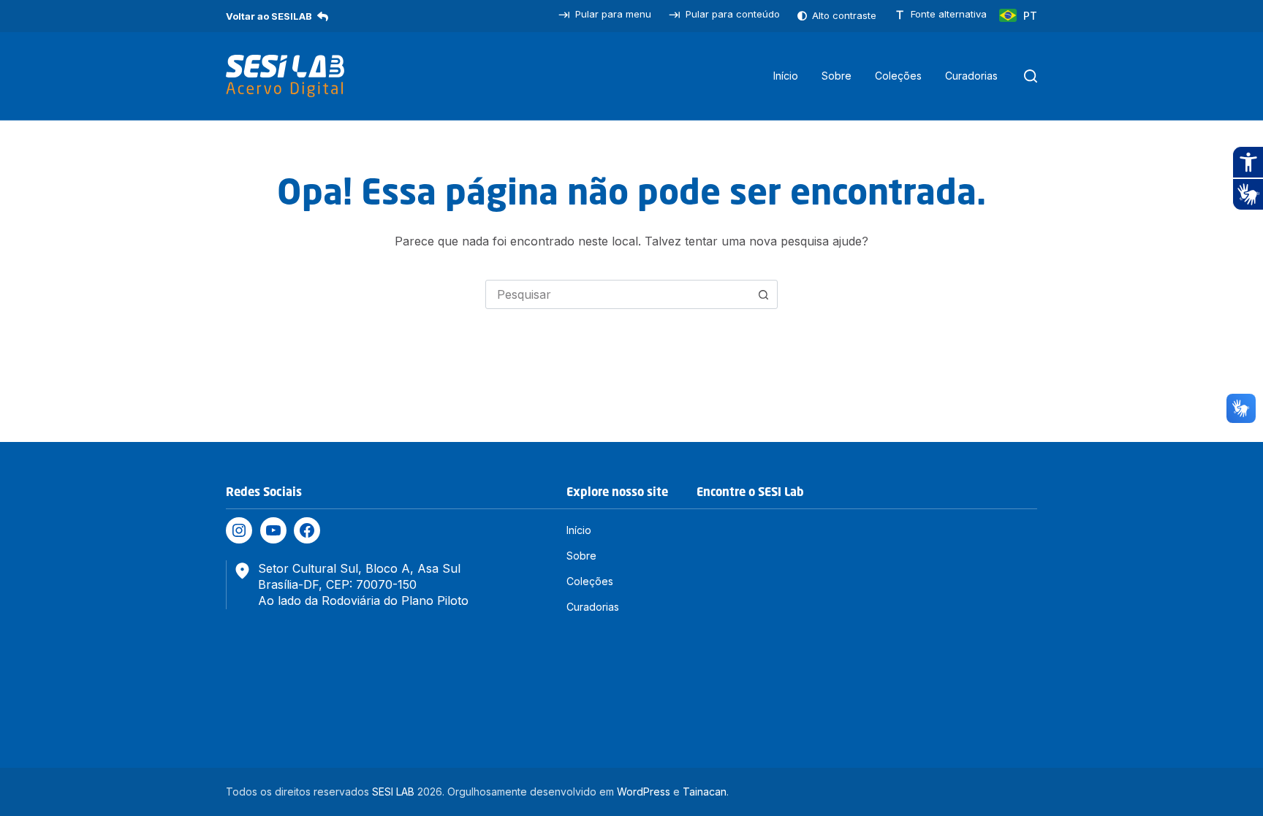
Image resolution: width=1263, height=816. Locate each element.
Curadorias (971, 75)
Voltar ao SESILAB (269, 16)
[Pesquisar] (1030, 76)
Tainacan (705, 791)
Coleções (898, 75)
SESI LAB (393, 791)
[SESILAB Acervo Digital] (285, 76)
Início (785, 75)
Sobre (837, 75)
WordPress (643, 791)
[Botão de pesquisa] (763, 294)
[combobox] (617, 294)
